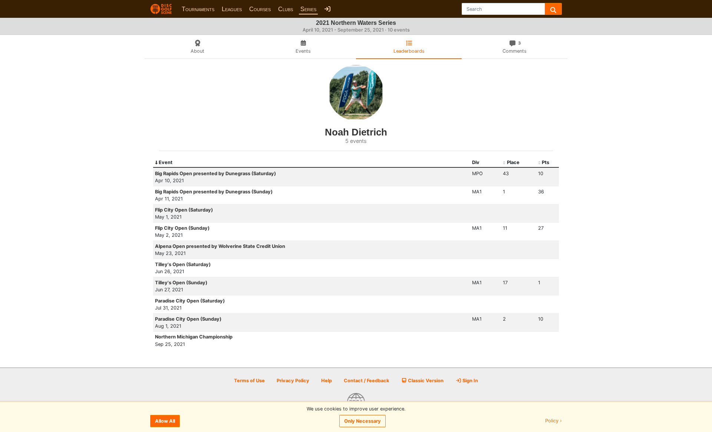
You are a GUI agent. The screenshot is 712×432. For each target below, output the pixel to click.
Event (165, 162)
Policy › (553, 421)
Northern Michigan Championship (194, 337)
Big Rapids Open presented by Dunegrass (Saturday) (215, 173)
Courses (260, 9)
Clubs (285, 9)
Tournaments (198, 9)
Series (308, 9)
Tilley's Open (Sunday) (181, 282)
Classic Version (425, 380)
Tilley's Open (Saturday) (183, 264)
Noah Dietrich (356, 132)
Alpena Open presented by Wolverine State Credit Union (220, 246)
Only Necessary (362, 421)
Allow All (165, 421)
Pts (545, 162)
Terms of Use (249, 380)
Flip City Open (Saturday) (184, 210)
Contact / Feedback (366, 380)
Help (326, 380)
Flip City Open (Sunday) (182, 228)
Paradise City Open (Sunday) (188, 319)
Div (475, 162)
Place (513, 162)
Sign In (469, 380)
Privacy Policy (293, 380)
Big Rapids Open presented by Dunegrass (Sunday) (214, 191)
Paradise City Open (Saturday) (190, 301)
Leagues (232, 9)
